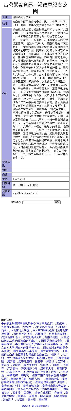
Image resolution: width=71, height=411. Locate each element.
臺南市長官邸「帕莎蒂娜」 (26, 378)
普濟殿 (61, 361)
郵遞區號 (26, 406)
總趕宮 (25, 375)
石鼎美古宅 (13, 371)
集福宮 (20, 399)
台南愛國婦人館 (32, 337)
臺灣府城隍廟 (31, 385)
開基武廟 (45, 396)
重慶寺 (22, 396)
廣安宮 (11, 361)
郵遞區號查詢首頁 (40, 406)
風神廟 (32, 399)
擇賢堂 (50, 361)
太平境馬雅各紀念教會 (20, 358)
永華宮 (55, 365)
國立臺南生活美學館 (25, 351)
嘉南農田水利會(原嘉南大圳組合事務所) (38, 344)
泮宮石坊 (12, 368)
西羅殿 (28, 392)
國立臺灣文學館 (49, 351)
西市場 (16, 392)
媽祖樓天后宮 (45, 358)
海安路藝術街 (29, 368)
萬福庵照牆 (8, 389)
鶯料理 (43, 399)
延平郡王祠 (25, 361)
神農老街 (12, 375)
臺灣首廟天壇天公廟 (54, 385)
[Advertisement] (35, 232)
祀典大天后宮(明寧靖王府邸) (40, 371)
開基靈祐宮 (60, 396)
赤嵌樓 (58, 392)
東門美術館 (30, 365)
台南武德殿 (51, 337)
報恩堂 (55, 354)
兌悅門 (27, 326)
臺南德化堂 (52, 378)
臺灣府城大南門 (10, 385)
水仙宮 (44, 365)
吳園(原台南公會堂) (52, 340)
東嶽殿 (16, 365)
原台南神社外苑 (22, 333)
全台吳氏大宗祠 (43, 326)
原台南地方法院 (20, 330)
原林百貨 (40, 333)
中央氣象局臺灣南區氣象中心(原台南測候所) (27, 323)
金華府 (33, 396)
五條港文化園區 (10, 326)
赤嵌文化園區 (43, 392)
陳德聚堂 (8, 399)
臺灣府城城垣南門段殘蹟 (49, 382)
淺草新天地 (46, 368)
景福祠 (5, 365)
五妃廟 (60, 323)
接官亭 (39, 361)
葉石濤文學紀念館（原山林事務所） (39, 389)
